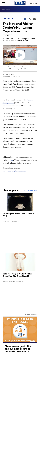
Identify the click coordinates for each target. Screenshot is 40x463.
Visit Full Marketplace (30, 190)
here (11, 160)
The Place (8, 18)
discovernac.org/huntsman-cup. (15, 170)
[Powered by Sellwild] (34, 314)
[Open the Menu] (4, 3)
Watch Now (34, 3)
